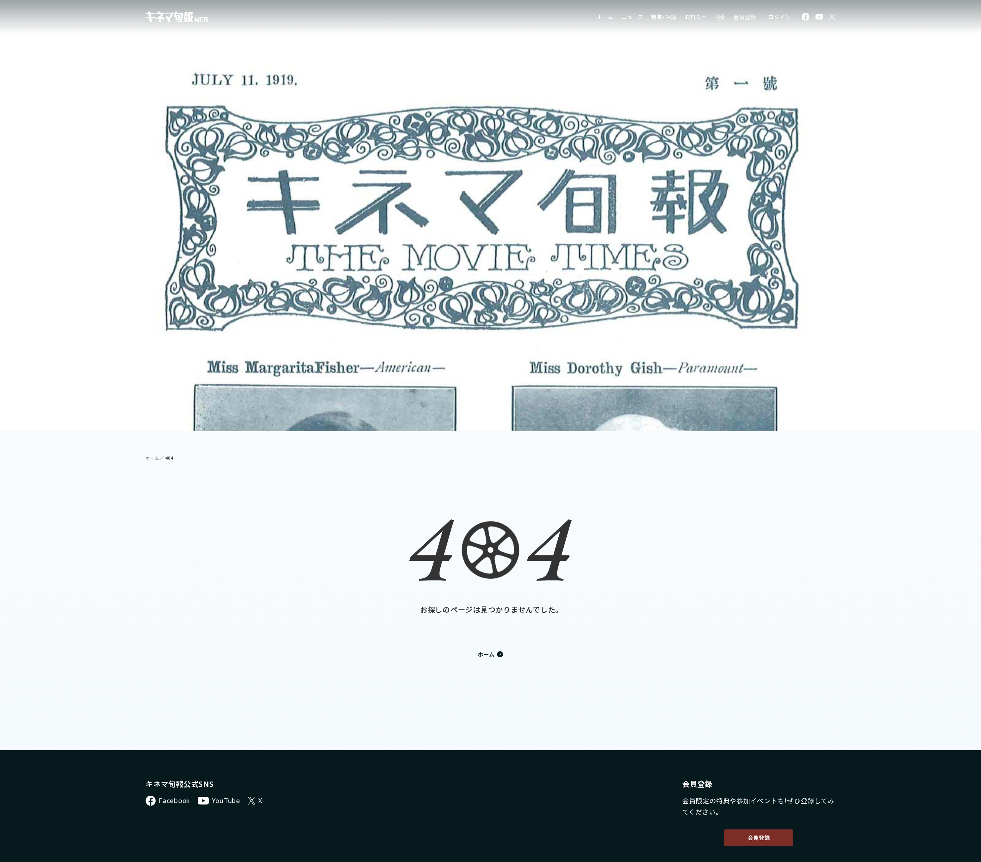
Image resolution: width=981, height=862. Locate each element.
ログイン (779, 17)
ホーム (605, 17)
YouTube (226, 800)
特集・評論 (664, 17)
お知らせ (695, 17)
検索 (720, 17)
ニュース (632, 17)
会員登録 (744, 17)
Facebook (174, 800)
